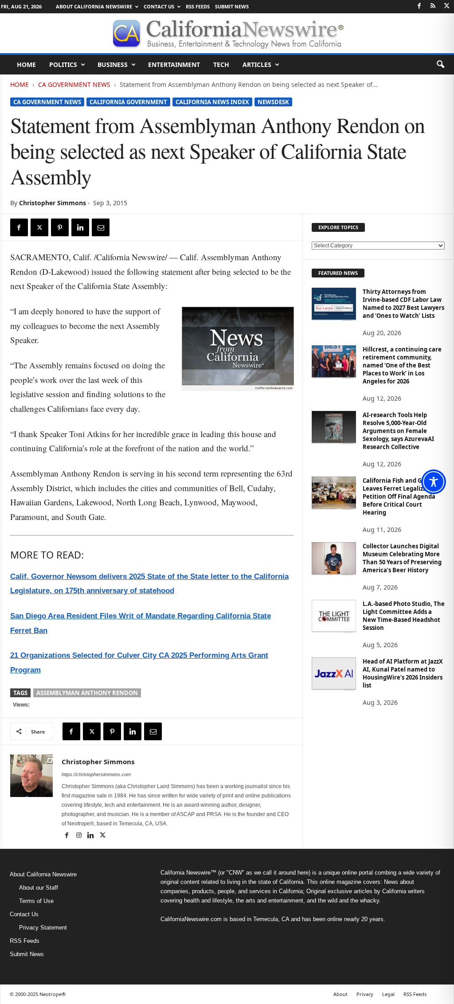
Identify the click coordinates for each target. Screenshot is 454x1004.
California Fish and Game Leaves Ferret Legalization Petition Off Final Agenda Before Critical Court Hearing (400, 496)
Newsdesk (273, 102)
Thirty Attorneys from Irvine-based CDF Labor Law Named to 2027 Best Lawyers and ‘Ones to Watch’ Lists (403, 304)
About (340, 994)
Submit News (232, 6)
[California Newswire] (227, 33)
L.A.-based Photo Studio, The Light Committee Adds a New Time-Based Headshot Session (404, 616)
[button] (440, 64)
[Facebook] (419, 6)
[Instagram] (80, 836)
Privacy (364, 994)
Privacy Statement (43, 927)
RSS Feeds (198, 6)
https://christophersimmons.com (96, 774)
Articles (257, 64)
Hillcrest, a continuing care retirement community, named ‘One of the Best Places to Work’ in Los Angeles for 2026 (402, 365)
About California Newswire (94, 6)
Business (113, 64)
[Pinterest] (60, 227)
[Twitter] (447, 6)
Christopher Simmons (52, 203)
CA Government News (74, 84)
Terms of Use (36, 901)
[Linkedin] (80, 227)
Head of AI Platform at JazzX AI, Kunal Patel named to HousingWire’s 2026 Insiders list (403, 673)
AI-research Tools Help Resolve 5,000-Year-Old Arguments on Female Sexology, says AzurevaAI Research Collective (398, 431)
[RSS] (433, 6)
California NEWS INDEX (212, 102)
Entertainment (174, 64)
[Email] (101, 227)
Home (26, 64)
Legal (388, 994)
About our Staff (38, 887)
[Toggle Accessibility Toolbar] (433, 481)
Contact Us (159, 6)
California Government (128, 102)
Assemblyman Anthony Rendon (87, 693)
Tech (221, 64)
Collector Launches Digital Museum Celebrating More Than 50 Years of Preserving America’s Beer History (402, 558)
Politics (63, 64)
